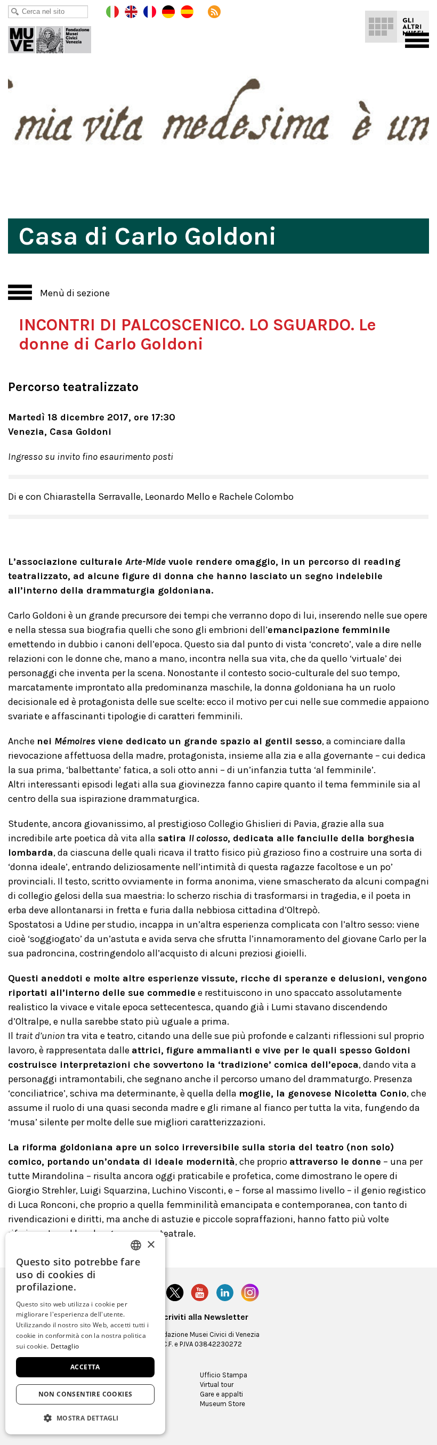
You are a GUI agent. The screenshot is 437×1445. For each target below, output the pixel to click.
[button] (85, 1417)
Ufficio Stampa (223, 1375)
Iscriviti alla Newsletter (202, 1317)
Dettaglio (65, 1346)
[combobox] (136, 1245)
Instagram (250, 1293)
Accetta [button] (85, 1366)
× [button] (151, 1245)
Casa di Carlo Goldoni (57, 37)
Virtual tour (216, 1385)
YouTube (200, 1293)
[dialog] (85, 1333)
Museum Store (222, 1404)
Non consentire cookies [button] (85, 1394)
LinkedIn (225, 1293)
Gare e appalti (221, 1394)
